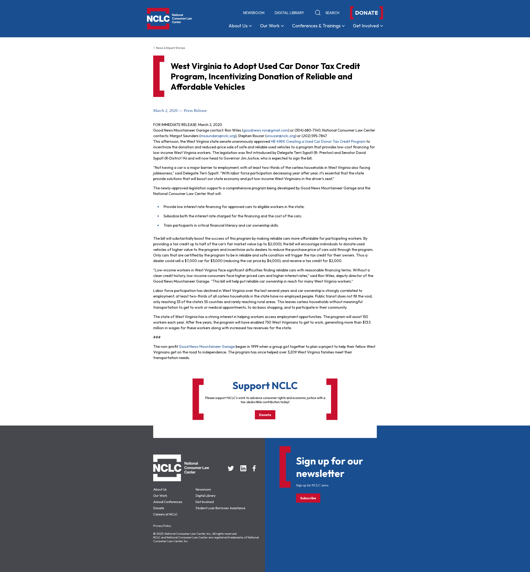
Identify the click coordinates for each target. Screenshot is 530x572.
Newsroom (253, 12)
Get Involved (204, 502)
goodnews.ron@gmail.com (265, 130)
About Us (160, 489)
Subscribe (308, 498)
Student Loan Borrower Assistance (220, 508)
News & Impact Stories (170, 48)
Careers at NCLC (165, 514)
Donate (265, 415)
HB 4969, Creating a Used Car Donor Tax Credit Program (318, 141)
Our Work (160, 495)
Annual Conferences (167, 502)
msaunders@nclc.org (218, 135)
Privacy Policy (162, 526)
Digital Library (289, 12)
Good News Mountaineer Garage (207, 346)
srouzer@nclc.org (280, 135)
